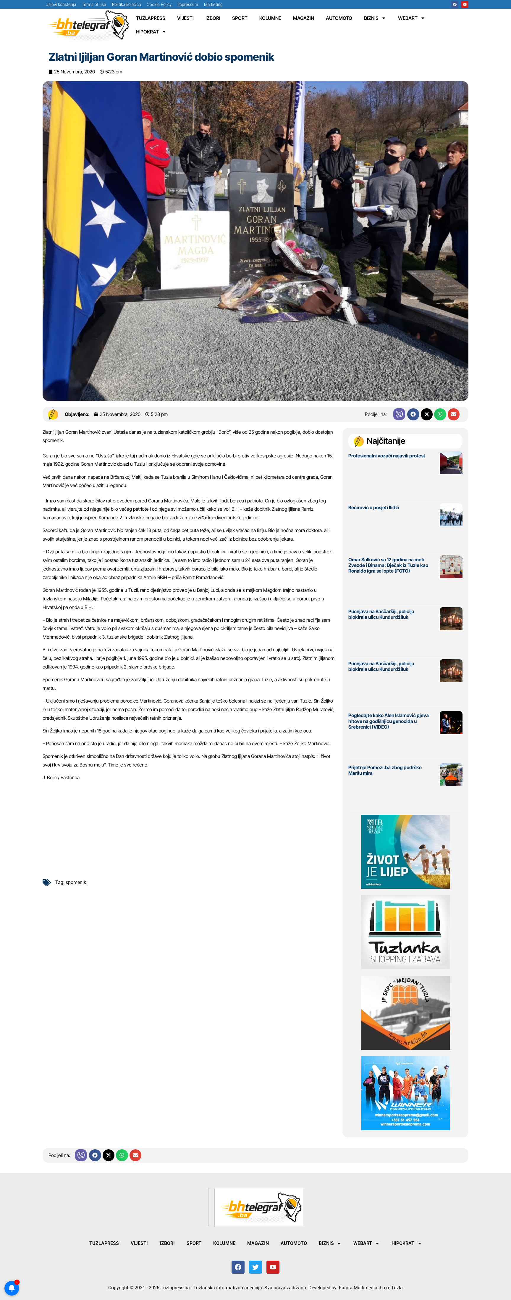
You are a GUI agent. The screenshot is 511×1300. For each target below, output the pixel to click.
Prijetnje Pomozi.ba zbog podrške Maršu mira (385, 770)
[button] (413, 414)
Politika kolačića (126, 4)
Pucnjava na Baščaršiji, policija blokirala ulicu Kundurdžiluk (381, 614)
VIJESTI (185, 18)
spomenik (76, 882)
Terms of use (94, 4)
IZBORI (213, 18)
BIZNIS (371, 18)
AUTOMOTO (339, 18)
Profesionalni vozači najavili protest (386, 456)
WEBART (408, 18)
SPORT (240, 18)
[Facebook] (454, 4)
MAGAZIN (303, 18)
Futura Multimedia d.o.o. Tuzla (371, 1288)
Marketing (213, 4)
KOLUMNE (270, 18)
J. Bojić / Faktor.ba (61, 777)
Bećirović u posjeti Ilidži (373, 507)
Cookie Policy (159, 4)
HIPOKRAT (147, 32)
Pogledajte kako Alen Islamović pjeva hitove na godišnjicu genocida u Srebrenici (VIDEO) (388, 720)
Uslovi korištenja (61, 4)
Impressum (187, 4)
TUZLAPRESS (150, 18)
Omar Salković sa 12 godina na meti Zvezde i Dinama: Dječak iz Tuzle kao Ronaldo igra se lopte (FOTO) (388, 565)
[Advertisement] (190, 827)
